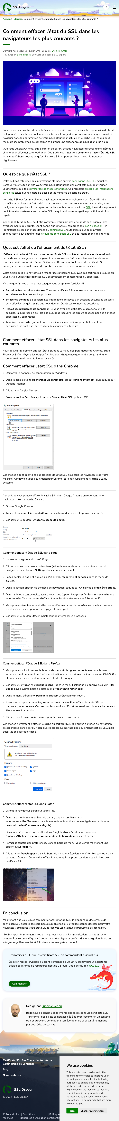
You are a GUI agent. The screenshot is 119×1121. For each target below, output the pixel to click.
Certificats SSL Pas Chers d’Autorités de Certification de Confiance (27, 1062)
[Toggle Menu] (114, 7)
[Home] (51, 7)
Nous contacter (12, 1075)
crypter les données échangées (48, 189)
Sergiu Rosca (24, 54)
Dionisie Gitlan (59, 50)
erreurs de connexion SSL (56, 233)
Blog (6, 1069)
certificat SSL (57, 230)
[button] (106, 7)
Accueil (7, 19)
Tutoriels (17, 19)
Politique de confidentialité (55, 1116)
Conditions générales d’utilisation (33, 1116)
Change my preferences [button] (92, 1111)
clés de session (93, 226)
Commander (19, 983)
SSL (88, 207)
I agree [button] (72, 1111)
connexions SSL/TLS (84, 181)
